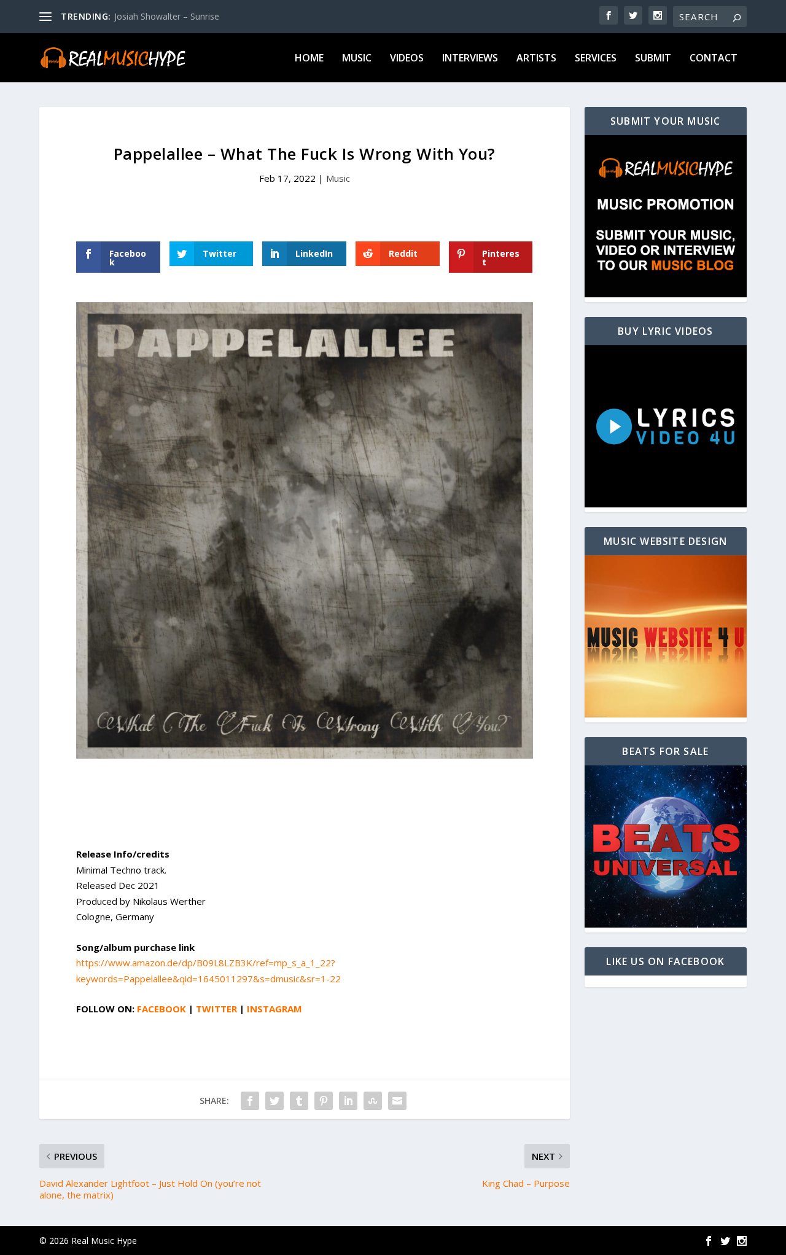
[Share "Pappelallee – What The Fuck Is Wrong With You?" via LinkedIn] (348, 1101)
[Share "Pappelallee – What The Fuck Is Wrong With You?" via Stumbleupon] (372, 1101)
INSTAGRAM (274, 1009)
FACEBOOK (161, 1009)
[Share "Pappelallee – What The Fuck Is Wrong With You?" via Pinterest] (323, 1101)
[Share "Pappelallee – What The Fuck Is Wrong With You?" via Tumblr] (299, 1101)
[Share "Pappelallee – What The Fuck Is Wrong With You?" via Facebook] (250, 1101)
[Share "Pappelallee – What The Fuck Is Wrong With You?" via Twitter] (274, 1101)
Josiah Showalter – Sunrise (166, 16)
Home (309, 59)
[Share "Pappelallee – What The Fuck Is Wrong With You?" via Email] (397, 1101)
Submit (653, 59)
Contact (713, 59)
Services (596, 59)
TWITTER (216, 1009)
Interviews (470, 59)
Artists (536, 59)
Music (357, 59)
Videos (407, 59)
